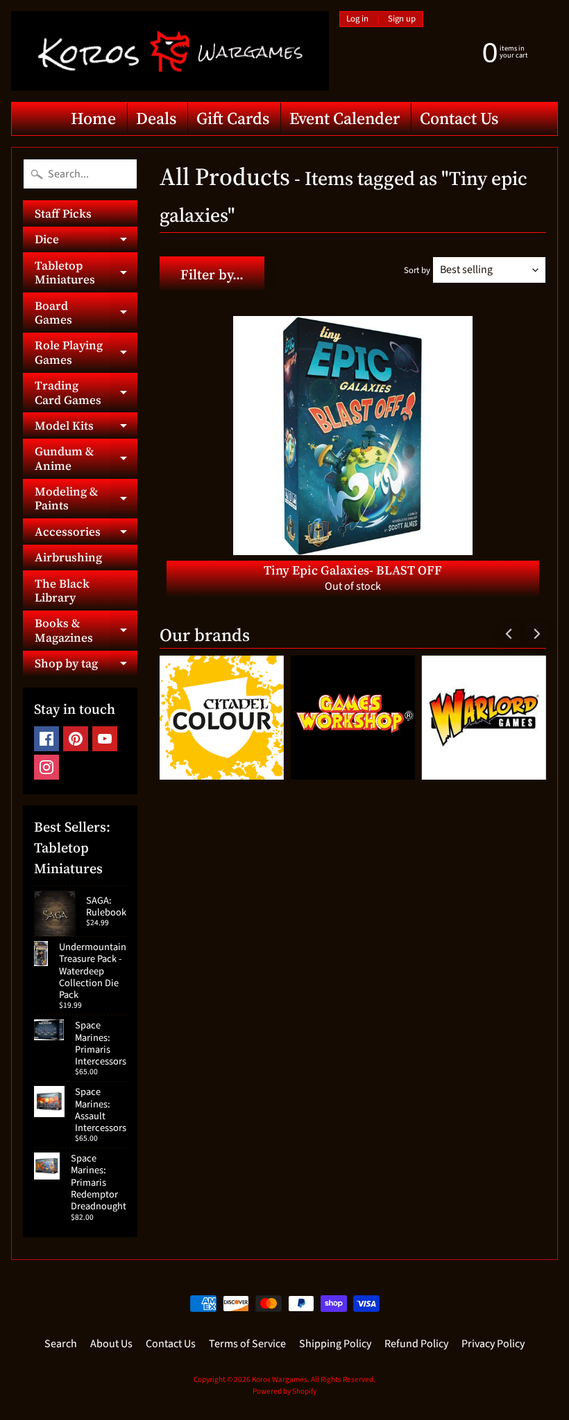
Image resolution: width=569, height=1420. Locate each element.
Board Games (86, 313)
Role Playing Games (86, 353)
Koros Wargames (279, 1379)
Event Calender (344, 118)
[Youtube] (104, 738)
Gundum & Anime (86, 459)
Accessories (86, 533)
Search (60, 1343)
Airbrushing (68, 557)
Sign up (402, 19)
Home (93, 118)
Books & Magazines (86, 631)
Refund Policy (416, 1343)
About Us (111, 1343)
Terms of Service (247, 1343)
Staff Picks (63, 213)
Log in (357, 19)
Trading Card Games (86, 393)
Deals (156, 118)
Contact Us (459, 118)
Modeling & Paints (86, 499)
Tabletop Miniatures (86, 273)
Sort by (417, 270)
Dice (86, 241)
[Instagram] (46, 767)
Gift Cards (232, 118)
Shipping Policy (335, 1343)
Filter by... (212, 274)
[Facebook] (46, 738)
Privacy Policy (493, 1343)
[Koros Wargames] (170, 51)
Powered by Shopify (284, 1391)
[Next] (535, 633)
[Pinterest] (75, 738)
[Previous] (509, 633)
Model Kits (86, 427)
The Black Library (62, 590)
